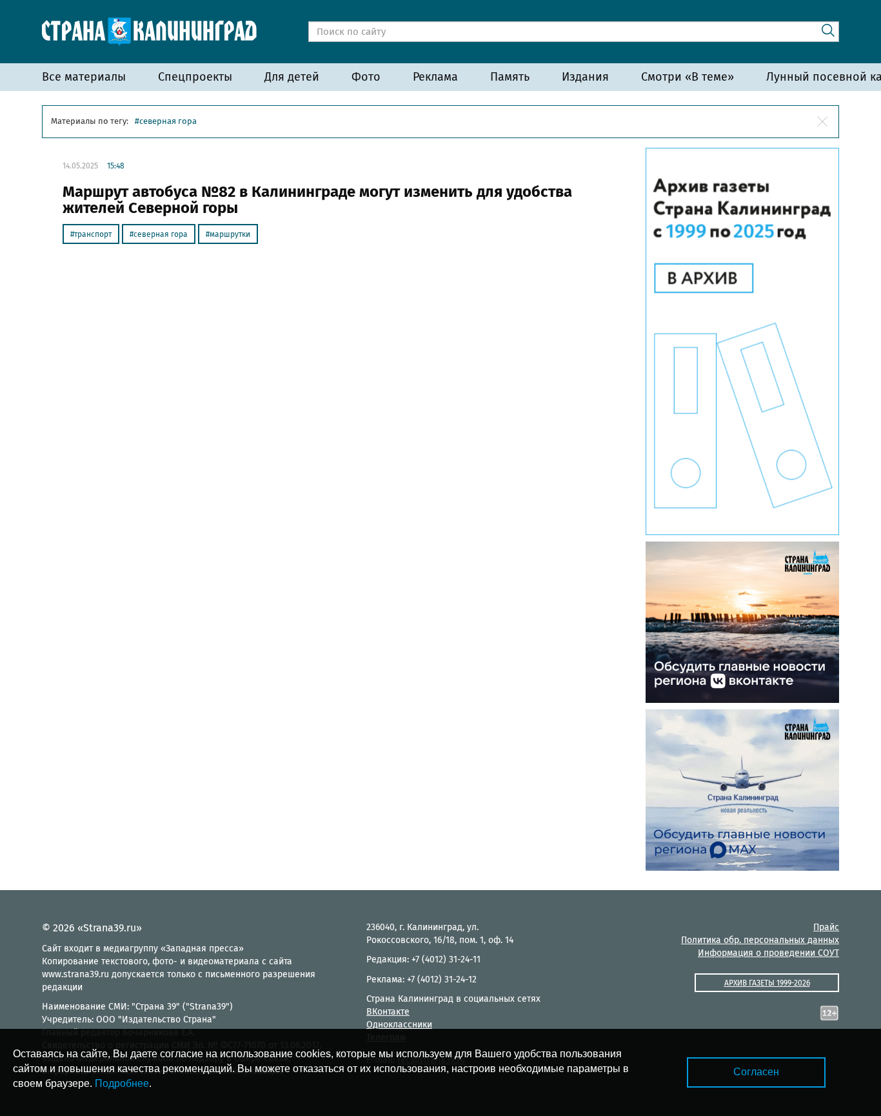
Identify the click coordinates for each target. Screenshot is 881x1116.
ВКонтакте (388, 1011)
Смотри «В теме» (687, 77)
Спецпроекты (195, 77)
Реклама (435, 77)
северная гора (161, 234)
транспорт (93, 234)
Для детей (291, 77)
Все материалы (84, 77)
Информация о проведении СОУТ (768, 953)
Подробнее (122, 1083)
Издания (585, 77)
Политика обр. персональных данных (760, 940)
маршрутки (230, 234)
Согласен (756, 1071)
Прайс (826, 927)
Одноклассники (399, 1024)
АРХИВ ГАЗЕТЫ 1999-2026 (767, 983)
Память (510, 77)
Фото (366, 77)
